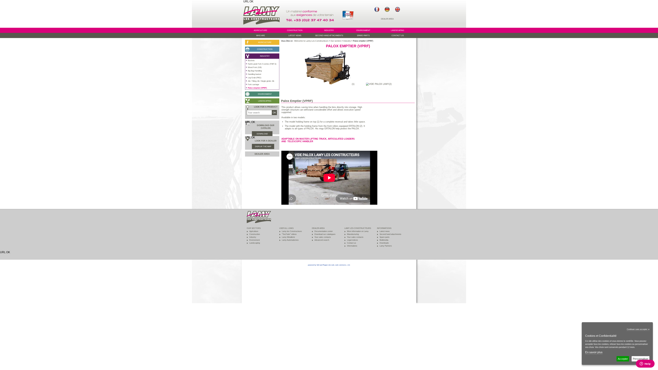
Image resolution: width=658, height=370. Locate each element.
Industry (347, 41)
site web (331, 265)
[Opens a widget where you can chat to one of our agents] (645, 364)
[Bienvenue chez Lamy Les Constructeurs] (377, 9)
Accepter (623, 358)
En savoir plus (593, 352)
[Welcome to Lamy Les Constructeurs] (397, 9)
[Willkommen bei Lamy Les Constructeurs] (387, 9)
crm (348, 265)
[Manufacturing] (347, 26)
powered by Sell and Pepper (318, 265)
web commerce (340, 265)
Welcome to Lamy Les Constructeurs (311, 41)
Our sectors (336, 41)
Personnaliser (640, 358)
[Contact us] (310, 26)
